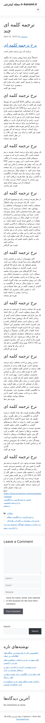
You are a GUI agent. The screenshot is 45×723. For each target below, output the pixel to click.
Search (7, 626)
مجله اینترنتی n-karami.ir (20, 4)
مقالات (10, 513)
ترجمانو (7, 506)
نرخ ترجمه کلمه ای (20, 45)
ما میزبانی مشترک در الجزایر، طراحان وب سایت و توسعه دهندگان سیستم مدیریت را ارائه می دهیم (22, 524)
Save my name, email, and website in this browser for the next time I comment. (23, 601)
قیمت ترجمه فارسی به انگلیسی (17, 499)
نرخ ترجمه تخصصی (12, 503)
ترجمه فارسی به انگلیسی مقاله (20, 517)
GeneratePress (22, 719)
